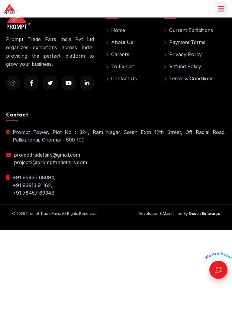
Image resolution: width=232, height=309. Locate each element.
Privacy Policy (185, 54)
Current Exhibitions (191, 30)
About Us (122, 42)
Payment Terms (187, 42)
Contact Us (124, 78)
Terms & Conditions (191, 78)
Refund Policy (185, 66)
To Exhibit (122, 66)
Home (118, 30)
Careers (120, 54)
